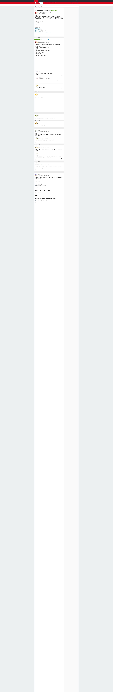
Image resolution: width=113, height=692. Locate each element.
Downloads (51, 2)
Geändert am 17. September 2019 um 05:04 (43, 138)
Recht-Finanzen (40, 0)
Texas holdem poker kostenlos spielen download (42, 32)
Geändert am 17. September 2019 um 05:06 (43, 175)
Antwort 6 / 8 (37, 144)
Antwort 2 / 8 (37, 91)
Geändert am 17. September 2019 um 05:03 (44, 78)
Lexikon (55, 2)
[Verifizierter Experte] (48, 39)
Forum (42, 2)
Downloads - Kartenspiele (55, 32)
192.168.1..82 (37, 31)
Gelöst (52, 10)
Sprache (77, 0)
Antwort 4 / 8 (37, 120)
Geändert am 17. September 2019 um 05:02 (43, 42)
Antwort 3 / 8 (37, 112)
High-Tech (36, 0)
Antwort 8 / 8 (37, 172)
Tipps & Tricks (46, 2)
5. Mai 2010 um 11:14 (43, 13)
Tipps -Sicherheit (42, 31)
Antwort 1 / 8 (37, 37)
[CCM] (37, 3)
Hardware (41, 6)
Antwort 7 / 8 (37, 161)
